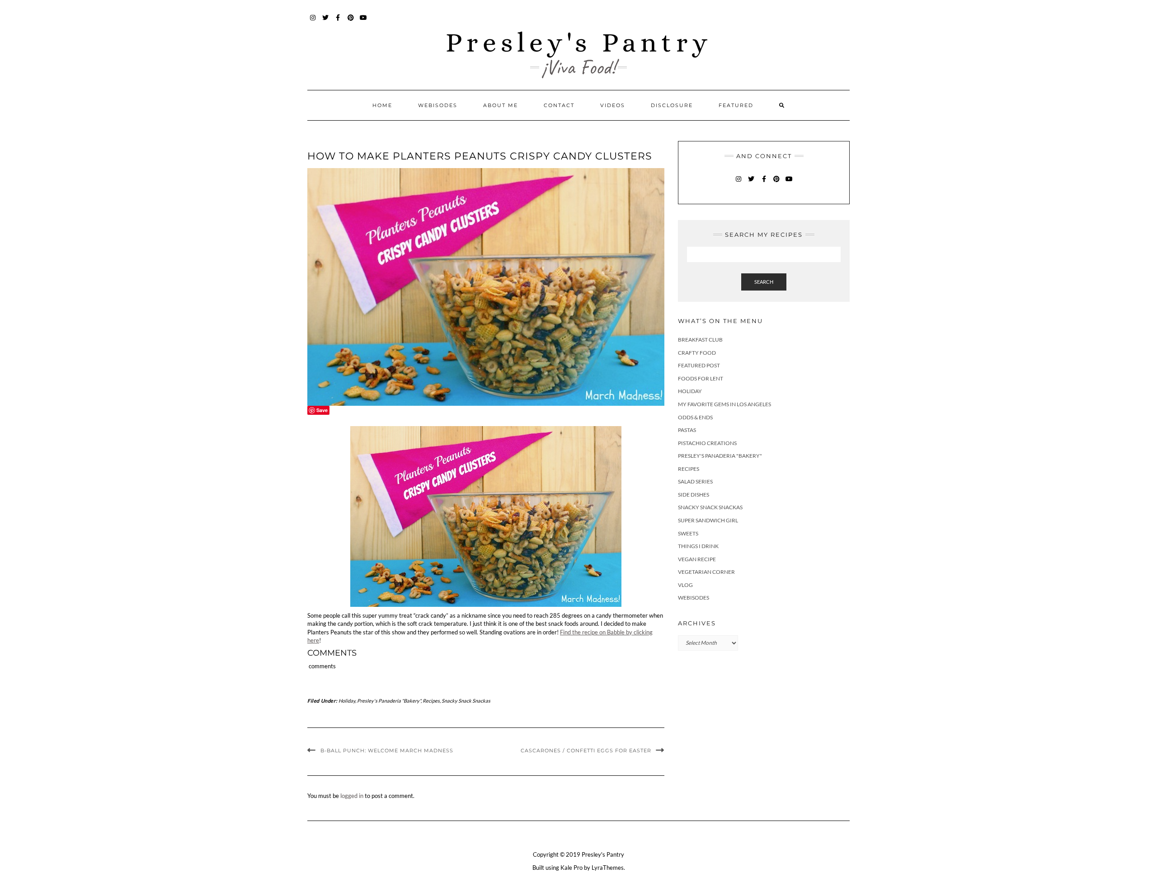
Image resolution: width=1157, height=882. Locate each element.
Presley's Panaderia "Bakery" (389, 701)
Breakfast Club (700, 339)
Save (322, 410)
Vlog (685, 585)
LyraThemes (608, 867)
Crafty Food (697, 352)
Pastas (687, 430)
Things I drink (698, 546)
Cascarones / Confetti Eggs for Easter (586, 750)
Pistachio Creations (707, 443)
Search (763, 282)
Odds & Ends (695, 417)
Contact (559, 105)
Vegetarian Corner (706, 571)
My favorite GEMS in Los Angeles (724, 404)
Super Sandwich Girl (708, 520)
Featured (736, 105)
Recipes (431, 701)
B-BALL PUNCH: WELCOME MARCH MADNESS (386, 750)
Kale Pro (571, 867)
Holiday (347, 701)
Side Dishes (693, 494)
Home (382, 105)
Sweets (688, 533)
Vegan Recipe (697, 559)
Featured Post (699, 365)
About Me (500, 105)
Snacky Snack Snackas (466, 701)
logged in (351, 795)
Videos (612, 105)
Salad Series (695, 481)
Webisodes (437, 105)
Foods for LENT (700, 378)
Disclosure (672, 105)
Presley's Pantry (579, 42)
